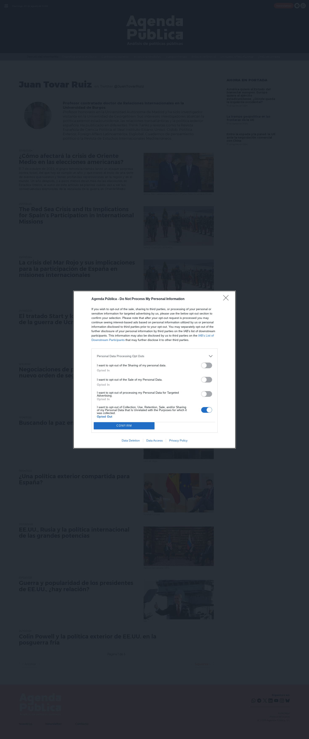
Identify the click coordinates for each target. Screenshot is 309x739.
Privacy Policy (178, 440)
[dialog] (154, 369)
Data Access (154, 440)
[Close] (227, 299)
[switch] (206, 365)
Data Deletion (131, 440)
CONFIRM (124, 425)
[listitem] (154, 356)
